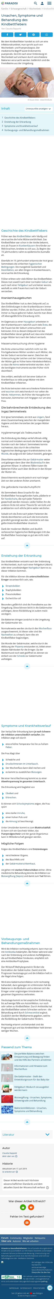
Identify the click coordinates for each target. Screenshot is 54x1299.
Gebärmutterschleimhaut (22, 863)
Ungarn (40, 417)
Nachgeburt (34, 567)
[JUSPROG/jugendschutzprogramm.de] (11, 1277)
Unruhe (21, 813)
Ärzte (45, 324)
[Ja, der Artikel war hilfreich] (23, 1207)
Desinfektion (7, 270)
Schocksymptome (25, 803)
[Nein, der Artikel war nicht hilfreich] (31, 1207)
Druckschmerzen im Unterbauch (22, 763)
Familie (4, 8)
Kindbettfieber (24, 236)
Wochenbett (35, 8)
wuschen (10, 391)
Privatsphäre (39, 1288)
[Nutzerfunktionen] (42, 3)
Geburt (44, 282)
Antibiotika (10, 951)
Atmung (13, 821)
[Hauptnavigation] (49, 3)
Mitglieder (28, 1238)
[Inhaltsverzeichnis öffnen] (50, 1288)
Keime (16, 364)
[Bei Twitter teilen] (20, 34)
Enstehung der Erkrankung (17, 121)
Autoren (17, 1241)
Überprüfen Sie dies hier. (41, 1272)
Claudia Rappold (9, 1153)
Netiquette (40, 1238)
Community (16, 1238)
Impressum (14, 1288)
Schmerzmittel (32, 1012)
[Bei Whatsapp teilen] (47, 34)
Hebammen (15, 394)
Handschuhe (11, 498)
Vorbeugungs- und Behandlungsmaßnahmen (26, 130)
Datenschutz (26, 1288)
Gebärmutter (37, 459)
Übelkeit (10, 793)
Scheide (21, 655)
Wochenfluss (45, 628)
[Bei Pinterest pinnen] (34, 34)
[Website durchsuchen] (35, 3)
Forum (5, 1238)
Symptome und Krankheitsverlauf (21, 126)
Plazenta (19, 646)
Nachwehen (7, 634)
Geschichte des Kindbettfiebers (19, 117)
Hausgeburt (29, 321)
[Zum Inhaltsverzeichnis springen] (27, 545)
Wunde (4, 453)
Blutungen (36, 772)
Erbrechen (11, 797)
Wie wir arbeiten (30, 1241)
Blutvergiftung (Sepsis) (12, 876)
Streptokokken (13, 585)
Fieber (9, 747)
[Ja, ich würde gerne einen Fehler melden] (27, 1223)
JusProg (44, 1281)
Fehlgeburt (23, 285)
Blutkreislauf (37, 462)
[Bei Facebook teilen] (7, 34)
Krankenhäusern (27, 245)
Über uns (6, 1241)
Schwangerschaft (18, 8)
